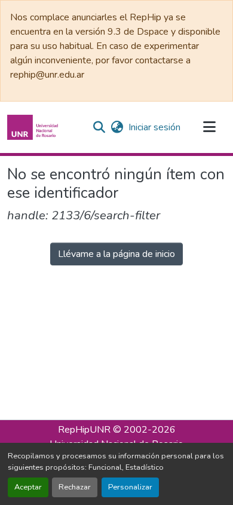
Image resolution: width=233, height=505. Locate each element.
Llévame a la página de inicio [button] (116, 254)
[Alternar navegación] (209, 127)
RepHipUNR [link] (84, 429)
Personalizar (130, 487)
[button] (34, 127)
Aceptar (28, 487)
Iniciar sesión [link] (154, 127)
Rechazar (75, 487)
